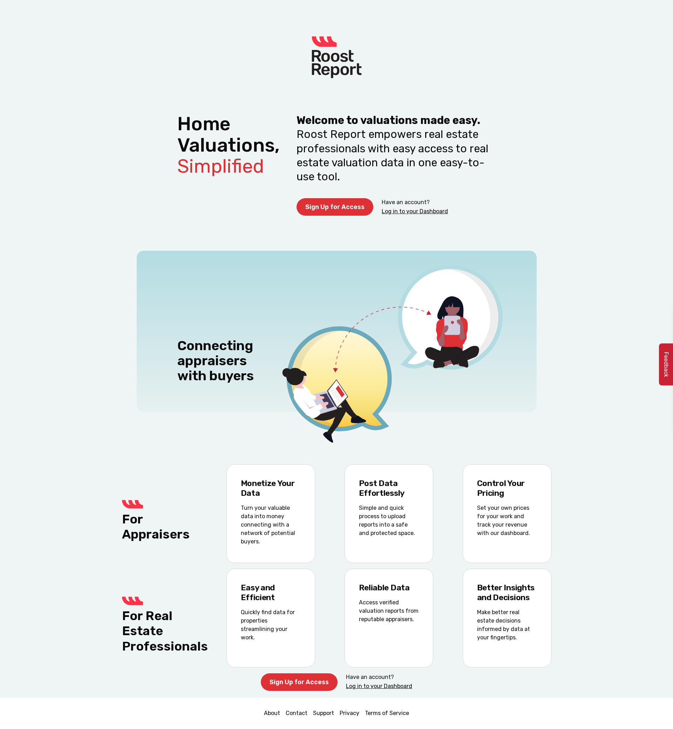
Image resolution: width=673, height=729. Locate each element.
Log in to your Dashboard (415, 211)
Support (323, 713)
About (272, 713)
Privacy (349, 713)
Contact (296, 713)
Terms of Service (387, 713)
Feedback (666, 364)
